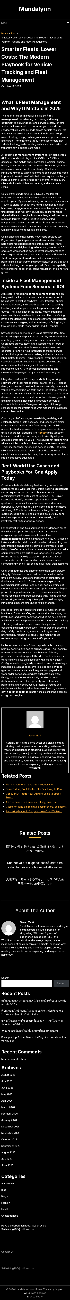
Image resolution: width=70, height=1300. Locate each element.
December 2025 (10, 1126)
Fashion (5, 1202)
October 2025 (9, 1139)
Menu (4, 23)
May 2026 (7, 1094)
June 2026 (7, 1087)
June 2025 (7, 1165)
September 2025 (10, 1145)
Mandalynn (35, 8)
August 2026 (8, 1074)
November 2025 (10, 1133)
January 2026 (9, 1120)
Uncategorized (9, 1215)
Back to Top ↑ (35, 1296)
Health (4, 1209)
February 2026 (9, 1113)
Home (4, 33)
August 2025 (8, 1152)
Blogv (4, 1196)
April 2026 (7, 1100)
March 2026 (8, 1107)
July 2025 (6, 1158)
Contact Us (7, 1251)
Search (5, 977)
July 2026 (6, 1081)
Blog (13, 33)
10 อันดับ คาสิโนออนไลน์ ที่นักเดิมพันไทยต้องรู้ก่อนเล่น (29, 1030)
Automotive (7, 1183)
